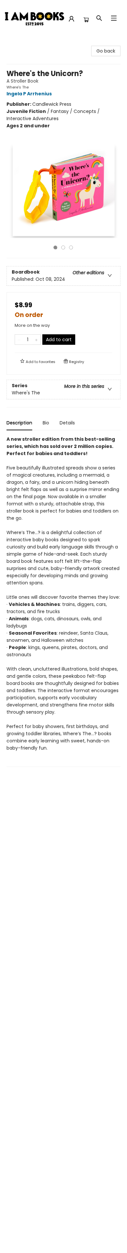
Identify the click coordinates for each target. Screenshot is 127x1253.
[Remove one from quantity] (19, 339)
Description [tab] (19, 423)
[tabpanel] (63, 601)
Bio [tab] (46, 423)
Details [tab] (67, 423)
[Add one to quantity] (36, 339)
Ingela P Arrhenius (29, 93)
